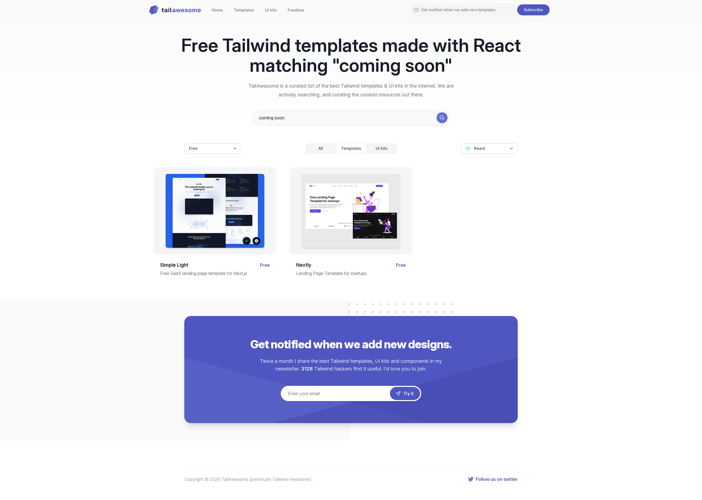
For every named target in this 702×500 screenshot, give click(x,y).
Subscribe (533, 9)
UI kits (271, 10)
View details (210, 218)
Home (217, 10)
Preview (215, 200)
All (320, 148)
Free (193, 148)
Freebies (296, 10)
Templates (244, 10)
